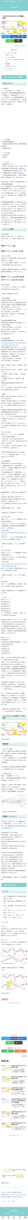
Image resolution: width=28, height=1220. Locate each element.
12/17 (4, 566)
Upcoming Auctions (16, 463)
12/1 (22, 563)
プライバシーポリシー (20, 1213)
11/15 (12, 532)
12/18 (18, 438)
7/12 (22, 342)
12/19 (22, 532)
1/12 (4, 342)
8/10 (25, 342)
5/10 (16, 342)
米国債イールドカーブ (11, 66)
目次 (12, 49)
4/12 (13, 342)
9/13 (3, 345)
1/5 (3, 534)
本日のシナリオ (9, 55)
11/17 (12, 563)
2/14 (7, 342)
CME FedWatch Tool (15, 834)
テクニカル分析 (8, 68)
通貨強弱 (8, 63)
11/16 (11, 438)
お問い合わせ (7, 1213)
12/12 (13, 345)
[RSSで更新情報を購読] (20, 1051)
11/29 (15, 438)
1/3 (26, 532)
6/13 (19, 342)
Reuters (18, 539)
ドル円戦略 (5, 999)
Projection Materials (7, 855)
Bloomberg (22, 168)
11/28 (15, 563)
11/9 (5, 532)
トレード (8, 70)
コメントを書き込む (14, 1187)
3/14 (10, 342)
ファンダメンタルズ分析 (10, 53)
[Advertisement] (14, 121)
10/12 (6, 345)
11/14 (10, 345)
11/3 (2, 532)
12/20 (11, 566)
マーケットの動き (10, 57)
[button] (18, 41)
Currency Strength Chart (9, 811)
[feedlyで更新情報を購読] (7, 1051)
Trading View (5, 739)
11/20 (15, 532)
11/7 (2, 563)
